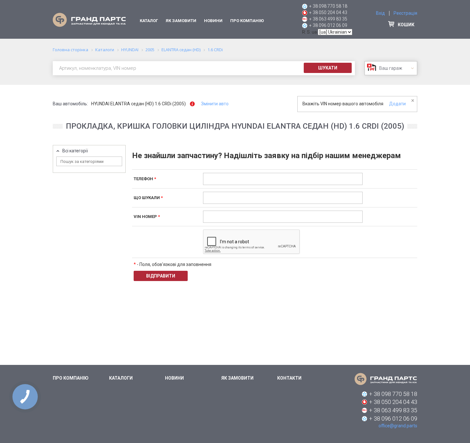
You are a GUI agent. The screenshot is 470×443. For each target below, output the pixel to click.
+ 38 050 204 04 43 (328, 12)
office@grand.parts (398, 425)
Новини (213, 20)
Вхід (380, 13)
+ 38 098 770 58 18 (328, 6)
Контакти (289, 378)
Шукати (327, 67)
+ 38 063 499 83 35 (328, 18)
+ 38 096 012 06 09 (328, 25)
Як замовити (181, 20)
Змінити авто (215, 103)
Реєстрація (405, 13)
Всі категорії (75, 151)
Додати (397, 103)
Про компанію (247, 20)
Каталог (149, 20)
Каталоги (121, 378)
